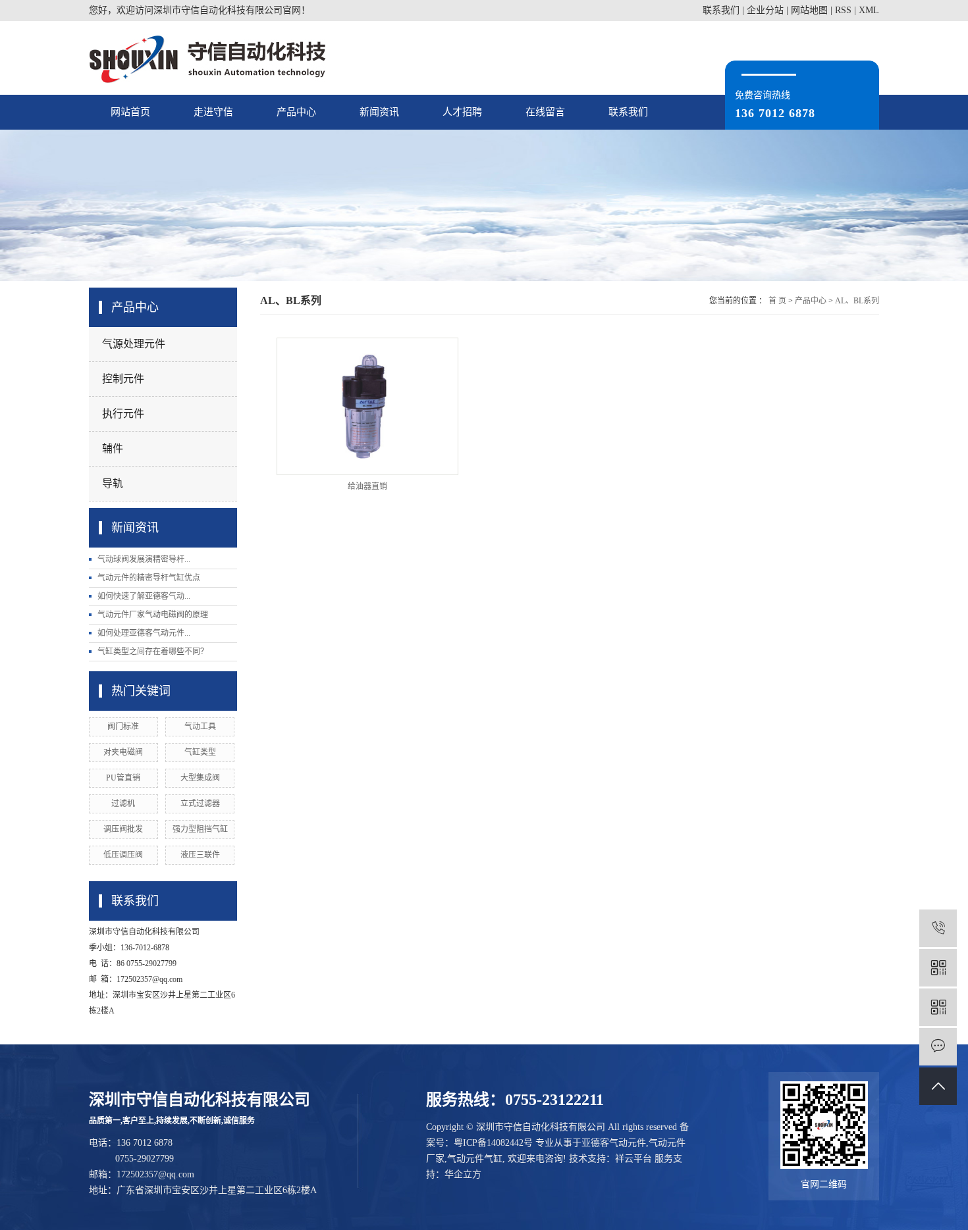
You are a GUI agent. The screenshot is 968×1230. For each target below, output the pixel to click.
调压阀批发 (123, 829)
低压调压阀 (123, 854)
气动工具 (200, 726)
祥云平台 (633, 1159)
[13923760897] (938, 928)
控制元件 (123, 378)
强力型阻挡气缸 (200, 829)
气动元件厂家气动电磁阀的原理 (152, 614)
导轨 (112, 483)
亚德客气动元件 (613, 1143)
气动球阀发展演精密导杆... (143, 559)
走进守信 (213, 112)
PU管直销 (123, 777)
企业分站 (765, 10)
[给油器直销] (367, 406)
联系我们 (721, 10)
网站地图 (809, 10)
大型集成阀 (200, 777)
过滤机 (123, 803)
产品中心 (296, 112)
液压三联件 (200, 854)
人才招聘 (462, 112)
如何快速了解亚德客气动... (143, 596)
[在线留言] (938, 1046)
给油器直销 (367, 486)
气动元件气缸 (474, 1159)
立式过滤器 (200, 803)
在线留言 (545, 112)
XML (869, 10)
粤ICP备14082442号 (493, 1143)
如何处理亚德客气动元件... (143, 633)
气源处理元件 (133, 343)
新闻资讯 (379, 112)
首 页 (777, 300)
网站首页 (130, 112)
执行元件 (123, 413)
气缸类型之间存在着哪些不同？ (152, 651)
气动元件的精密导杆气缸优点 (148, 577)
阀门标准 (123, 726)
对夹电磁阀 (123, 752)
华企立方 (462, 1174)
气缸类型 (200, 752)
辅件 (112, 448)
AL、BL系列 (857, 300)
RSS (843, 10)
